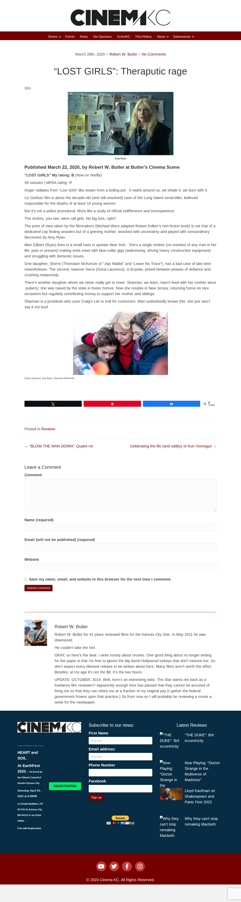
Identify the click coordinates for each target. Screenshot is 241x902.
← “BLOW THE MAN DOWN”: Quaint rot (58, 446)
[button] (60, 36)
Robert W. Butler (123, 54)
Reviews (48, 429)
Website (31, 559)
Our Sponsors (102, 36)
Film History (144, 36)
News (84, 36)
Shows (52, 36)
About (161, 36)
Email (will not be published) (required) (59, 540)
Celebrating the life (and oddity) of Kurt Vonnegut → (173, 446)
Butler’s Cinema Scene (155, 167)
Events (70, 36)
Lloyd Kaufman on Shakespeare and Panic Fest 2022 (200, 796)
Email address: (102, 749)
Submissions (181, 36)
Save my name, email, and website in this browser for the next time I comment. (100, 579)
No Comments (154, 54)
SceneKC (123, 36)
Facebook (97, 781)
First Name (98, 733)
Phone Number (102, 765)
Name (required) (38, 520)
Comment (33, 475)
